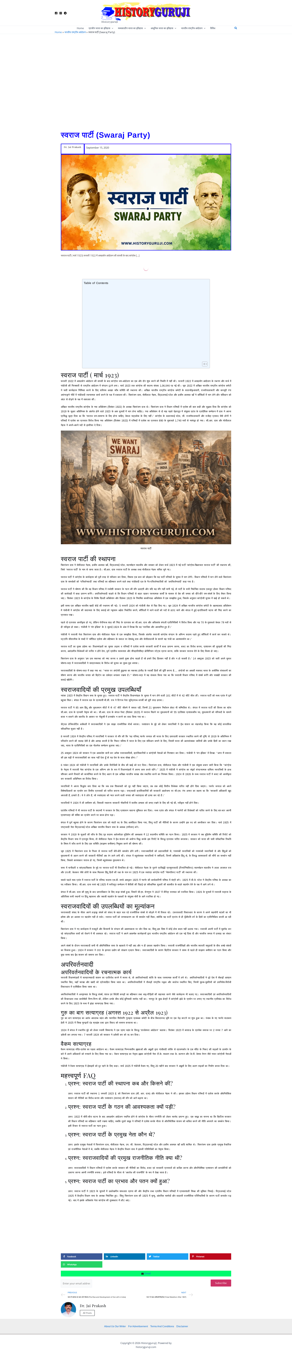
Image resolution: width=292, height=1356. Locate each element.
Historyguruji (109, 21)
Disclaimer (182, 1326)
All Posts (87, 1312)
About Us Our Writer (115, 1326)
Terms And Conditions (162, 1326)
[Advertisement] (146, 81)
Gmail (147, 1273)
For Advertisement (138, 1326)
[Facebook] (56, 13)
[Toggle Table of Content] (203, 364)
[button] (111, 28)
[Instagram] (60, 13)
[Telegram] (65, 13)
